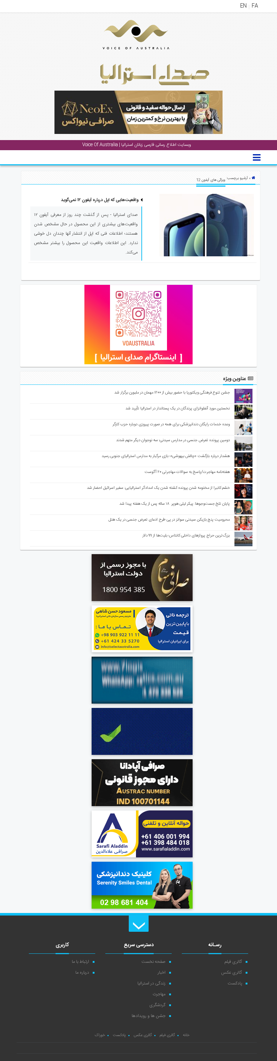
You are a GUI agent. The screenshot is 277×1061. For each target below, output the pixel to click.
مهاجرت (159, 994)
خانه (186, 1035)
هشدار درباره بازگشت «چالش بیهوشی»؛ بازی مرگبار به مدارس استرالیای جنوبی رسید (166, 456)
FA (255, 6)
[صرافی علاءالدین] (142, 858)
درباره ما (82, 972)
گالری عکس (231, 972)
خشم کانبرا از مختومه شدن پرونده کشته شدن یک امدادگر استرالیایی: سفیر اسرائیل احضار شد (158, 488)
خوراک (99, 1035)
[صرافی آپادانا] (142, 807)
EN (243, 6)
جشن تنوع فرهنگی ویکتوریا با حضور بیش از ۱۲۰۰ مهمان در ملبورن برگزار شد (172, 393)
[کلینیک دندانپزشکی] (142, 909)
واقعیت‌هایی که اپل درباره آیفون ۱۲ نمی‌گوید (100, 200)
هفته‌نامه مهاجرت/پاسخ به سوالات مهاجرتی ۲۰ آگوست (187, 472)
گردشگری (157, 1005)
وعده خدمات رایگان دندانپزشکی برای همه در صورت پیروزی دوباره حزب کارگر (171, 424)
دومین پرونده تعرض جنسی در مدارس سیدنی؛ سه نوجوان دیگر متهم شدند (173, 440)
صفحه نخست (153, 961)
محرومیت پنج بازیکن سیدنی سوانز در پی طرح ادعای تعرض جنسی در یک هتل (169, 520)
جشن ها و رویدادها (149, 1015)
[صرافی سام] (142, 602)
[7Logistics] (142, 704)
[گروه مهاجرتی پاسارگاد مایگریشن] (142, 756)
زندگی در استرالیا (151, 983)
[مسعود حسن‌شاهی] (142, 653)
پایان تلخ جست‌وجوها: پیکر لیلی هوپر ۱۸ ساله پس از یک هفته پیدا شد (174, 504)
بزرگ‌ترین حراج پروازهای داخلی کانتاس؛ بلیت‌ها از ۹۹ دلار (186, 535)
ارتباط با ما (80, 961)
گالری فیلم (233, 961)
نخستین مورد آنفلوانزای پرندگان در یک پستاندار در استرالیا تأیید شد (178, 408)
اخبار (162, 972)
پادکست (235, 983)
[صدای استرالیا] (126, 55)
